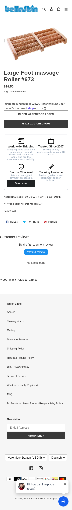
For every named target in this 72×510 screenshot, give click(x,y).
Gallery (11, 330)
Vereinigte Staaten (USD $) (25, 457)
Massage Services (17, 339)
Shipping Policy (15, 348)
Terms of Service (16, 376)
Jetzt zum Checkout (36, 123)
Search (11, 311)
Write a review (36, 251)
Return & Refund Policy (20, 357)
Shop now (21, 183)
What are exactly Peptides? (22, 385)
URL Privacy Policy (18, 366)
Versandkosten (18, 91)
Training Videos (15, 321)
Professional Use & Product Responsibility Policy (35, 403)
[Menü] (66, 9)
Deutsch (56, 457)
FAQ (9, 394)
